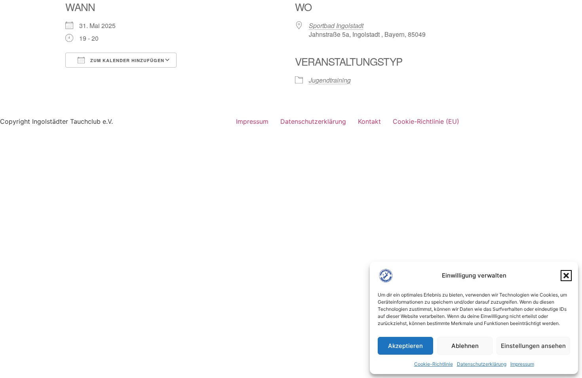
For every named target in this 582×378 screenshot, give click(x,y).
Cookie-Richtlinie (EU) (426, 121)
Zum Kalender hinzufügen (126, 60)
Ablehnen (465, 346)
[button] (566, 276)
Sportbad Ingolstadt (336, 25)
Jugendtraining (330, 80)
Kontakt (369, 121)
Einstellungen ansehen (533, 346)
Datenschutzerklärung (481, 364)
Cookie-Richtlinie (433, 364)
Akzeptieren (405, 346)
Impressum (522, 364)
